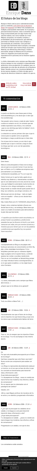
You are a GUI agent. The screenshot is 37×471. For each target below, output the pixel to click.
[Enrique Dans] (18, 5)
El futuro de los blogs (14, 18)
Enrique (18, 12)
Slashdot (11, 28)
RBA (9, 157)
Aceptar (6, 468)
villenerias (12, 274)
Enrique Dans (13, 295)
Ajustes (14, 468)
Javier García (13, 107)
